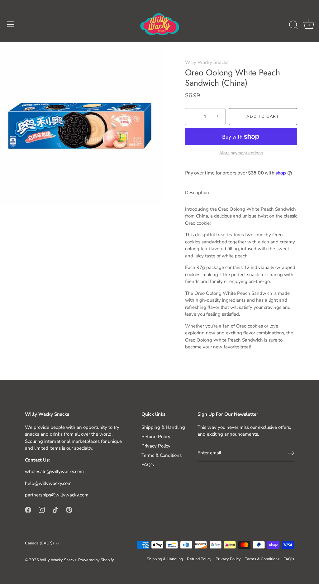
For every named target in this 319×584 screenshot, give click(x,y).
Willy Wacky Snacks (206, 62)
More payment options (241, 153)
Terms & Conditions (161, 455)
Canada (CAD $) (39, 543)
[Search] (293, 25)
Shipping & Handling (163, 427)
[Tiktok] (55, 509)
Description (197, 192)
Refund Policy (155, 436)
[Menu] (11, 24)
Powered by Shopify (96, 560)
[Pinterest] (69, 509)
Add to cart (262, 116)
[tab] (200, 192)
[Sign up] (291, 453)
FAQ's (147, 465)
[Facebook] (28, 509)
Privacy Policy (155, 446)
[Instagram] (42, 509)
